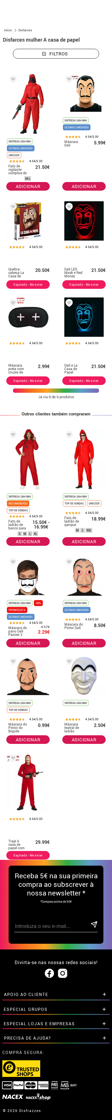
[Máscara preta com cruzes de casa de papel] (12, 303)
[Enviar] (93, 925)
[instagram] (62, 974)
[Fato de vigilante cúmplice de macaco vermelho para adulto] (12, 80)
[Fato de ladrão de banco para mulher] (12, 435)
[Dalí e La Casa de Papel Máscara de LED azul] (68, 303)
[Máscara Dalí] (68, 80)
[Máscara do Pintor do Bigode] (12, 662)
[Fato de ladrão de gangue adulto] (68, 435)
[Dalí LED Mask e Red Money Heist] (68, 207)
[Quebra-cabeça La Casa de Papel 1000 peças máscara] (12, 207)
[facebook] (49, 974)
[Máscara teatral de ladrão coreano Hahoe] (68, 662)
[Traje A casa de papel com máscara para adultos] (12, 759)
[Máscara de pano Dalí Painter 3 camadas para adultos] (12, 562)
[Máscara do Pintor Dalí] (68, 562)
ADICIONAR (28, 186)
